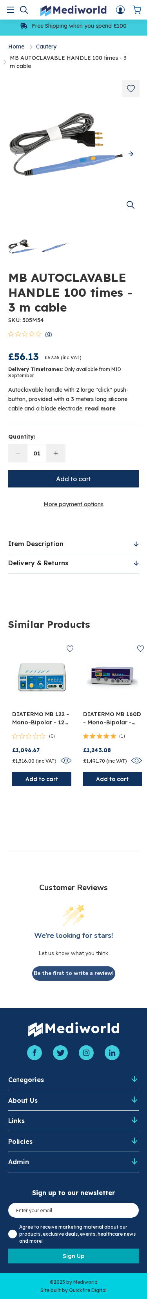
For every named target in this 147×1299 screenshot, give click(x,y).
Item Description (36, 544)
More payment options (73, 504)
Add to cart (41, 779)
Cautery (46, 46)
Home (16, 46)
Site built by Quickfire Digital (73, 1290)
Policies (20, 1141)
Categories (26, 1080)
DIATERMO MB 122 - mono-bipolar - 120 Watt (40, 719)
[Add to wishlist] (131, 88)
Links (16, 1121)
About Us (23, 1100)
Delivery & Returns (38, 563)
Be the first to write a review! (74, 973)
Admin (18, 1162)
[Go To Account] (120, 9)
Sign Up (73, 1256)
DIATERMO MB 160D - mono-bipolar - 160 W (112, 719)
